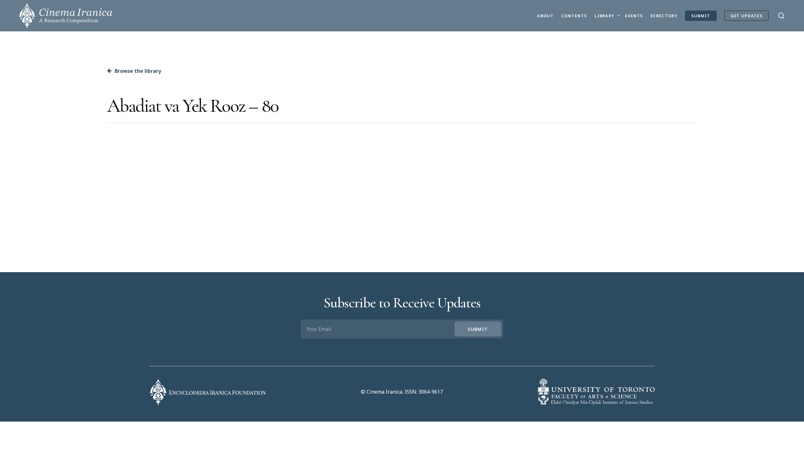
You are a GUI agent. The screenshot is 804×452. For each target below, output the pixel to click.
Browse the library (137, 70)
